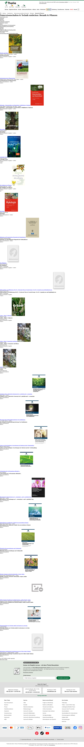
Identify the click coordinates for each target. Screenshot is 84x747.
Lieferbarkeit (2, 21)
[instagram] (80, 728)
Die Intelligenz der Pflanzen (6, 185)
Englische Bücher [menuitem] (13, 9)
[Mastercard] (11, 728)
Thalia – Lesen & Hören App (68, 704)
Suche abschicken (42, 3)
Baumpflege (2, 129)
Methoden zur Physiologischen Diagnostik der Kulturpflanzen (13, 237)
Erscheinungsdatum (4, 25)
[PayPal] (47, 728)
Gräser (1, 367)
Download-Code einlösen (49, 711)
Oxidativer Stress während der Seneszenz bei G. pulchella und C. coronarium (16, 394)
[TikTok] (42, 733)
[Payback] (57, 728)
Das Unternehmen (8, 702)
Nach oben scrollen (3, 659)
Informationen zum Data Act (49, 719)
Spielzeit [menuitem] (49, 9)
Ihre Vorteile (65, 700)
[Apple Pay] (38, 728)
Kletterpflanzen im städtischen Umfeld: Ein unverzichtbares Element (14, 522)
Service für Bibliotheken (29, 713)
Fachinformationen (8, 709)
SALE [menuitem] (71, 9)
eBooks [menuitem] (34, 9)
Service (25, 700)
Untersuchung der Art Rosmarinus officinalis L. (10, 471)
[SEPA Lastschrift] (20, 728)
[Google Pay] (30, 728)
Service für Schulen (28, 711)
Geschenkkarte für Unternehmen (69, 713)
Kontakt (25, 704)
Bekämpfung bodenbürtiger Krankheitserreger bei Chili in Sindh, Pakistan (15, 651)
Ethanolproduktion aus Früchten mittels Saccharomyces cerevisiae (14, 625)
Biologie (32, 13)
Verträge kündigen (47, 715)
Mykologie (2, 211)
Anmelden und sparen (63, 678)
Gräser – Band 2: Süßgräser (6, 315)
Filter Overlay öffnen (4, 17)
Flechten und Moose (4, 53)
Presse (5, 706)
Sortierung (2, 18)
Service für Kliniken (28, 719)
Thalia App (64, 702)
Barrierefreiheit (7, 715)
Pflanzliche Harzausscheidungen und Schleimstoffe (10, 548)
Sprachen (2, 19)
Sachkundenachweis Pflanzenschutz (7, 78)
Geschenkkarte (65, 711)
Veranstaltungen (66, 719)
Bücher (4, 13)
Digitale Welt (65, 717)
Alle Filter (2, 28)
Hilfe (24, 702)
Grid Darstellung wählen (4, 33)
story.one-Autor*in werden (68, 709)
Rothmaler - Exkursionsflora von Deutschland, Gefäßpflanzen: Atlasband (15, 105)
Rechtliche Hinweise (28, 672)
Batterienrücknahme (28, 706)
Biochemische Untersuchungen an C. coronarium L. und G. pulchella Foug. (16, 496)
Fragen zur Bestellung (48, 702)
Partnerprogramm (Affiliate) (68, 715)
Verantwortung (7, 713)
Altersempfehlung (3, 26)
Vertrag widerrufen (42, 695)
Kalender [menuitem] (67, 9)
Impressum (6, 717)
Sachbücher (10, 13)
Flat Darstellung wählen (13, 33)
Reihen (1, 24)
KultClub (64, 721)
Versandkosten (52, 745)
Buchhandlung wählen (11, 30)
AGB (5, 719)
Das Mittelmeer (3, 262)
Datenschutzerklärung (48, 717)
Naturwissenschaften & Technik (21, 13)
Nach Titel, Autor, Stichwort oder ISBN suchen (49, 2)
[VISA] (4, 728)
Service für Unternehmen (29, 715)
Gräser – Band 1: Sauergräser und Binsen (8, 341)
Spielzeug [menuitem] (54, 9)
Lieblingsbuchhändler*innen (68, 706)
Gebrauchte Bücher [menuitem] (27, 9)
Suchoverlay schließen (63, 2)
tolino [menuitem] (38, 9)
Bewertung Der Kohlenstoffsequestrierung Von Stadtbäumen (12, 419)
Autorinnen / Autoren (4, 22)
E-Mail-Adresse (27, 675)
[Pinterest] (36, 733)
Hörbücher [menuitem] (42, 9)
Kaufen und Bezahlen (48, 704)
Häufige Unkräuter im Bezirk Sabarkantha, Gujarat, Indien (12, 574)
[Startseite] (0, 13)
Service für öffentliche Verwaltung (31, 717)
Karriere (6, 704)
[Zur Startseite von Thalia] (10, 3)
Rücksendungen (27, 709)
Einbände (2, 27)
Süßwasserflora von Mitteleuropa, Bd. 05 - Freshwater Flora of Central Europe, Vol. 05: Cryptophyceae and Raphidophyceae (26, 289)
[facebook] (75, 728)
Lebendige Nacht (3, 157)
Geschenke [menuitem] (76, 9)
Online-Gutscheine (47, 709)
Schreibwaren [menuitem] (60, 9)
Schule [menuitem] (19, 9)
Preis (1, 20)
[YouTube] (47, 733)
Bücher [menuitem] (6, 9)
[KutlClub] (67, 728)
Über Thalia (7, 700)
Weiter (78, 9)
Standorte (6, 711)
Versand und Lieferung (48, 706)
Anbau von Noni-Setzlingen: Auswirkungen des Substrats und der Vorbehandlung (17, 445)
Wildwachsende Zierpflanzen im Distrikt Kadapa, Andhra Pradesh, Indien (15, 599)
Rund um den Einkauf (48, 700)
